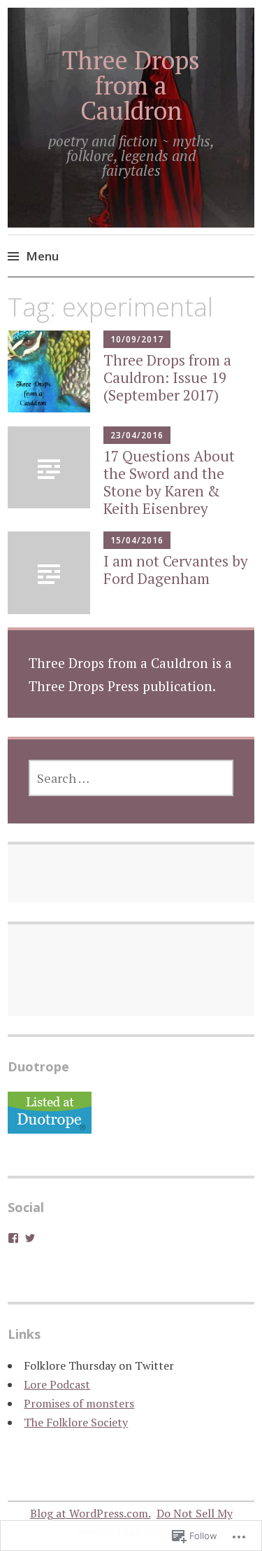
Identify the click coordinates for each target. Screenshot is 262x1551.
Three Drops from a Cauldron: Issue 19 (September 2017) (167, 377)
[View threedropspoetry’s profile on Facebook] (13, 1238)
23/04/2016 (136, 435)
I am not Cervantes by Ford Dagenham (175, 569)
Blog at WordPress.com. (90, 1513)
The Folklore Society (76, 1422)
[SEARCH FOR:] (131, 778)
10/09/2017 (136, 339)
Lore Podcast (57, 1384)
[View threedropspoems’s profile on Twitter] (30, 1238)
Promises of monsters (79, 1403)
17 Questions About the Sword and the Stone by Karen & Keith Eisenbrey (169, 482)
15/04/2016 (136, 540)
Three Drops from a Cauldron (131, 85)
